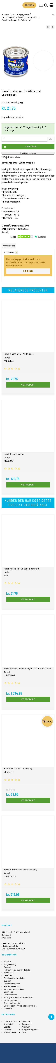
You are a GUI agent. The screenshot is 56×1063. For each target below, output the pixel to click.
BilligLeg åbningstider (14, 978)
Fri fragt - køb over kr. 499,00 (17, 970)
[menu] (41, 5)
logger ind (20, 259)
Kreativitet (8, 1024)
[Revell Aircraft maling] (28, 426)
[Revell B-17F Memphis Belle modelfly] (28, 841)
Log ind (28, 271)
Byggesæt (27, 1024)
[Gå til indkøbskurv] (51, 5)
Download (8, 992)
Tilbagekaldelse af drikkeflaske (18, 997)
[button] (48, 27)
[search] (46, 5)
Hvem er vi (9, 972)
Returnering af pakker (14, 989)
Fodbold (8, 1030)
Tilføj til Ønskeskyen (28, 153)
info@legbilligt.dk (10, 946)
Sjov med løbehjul (12, 1003)
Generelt (8, 967)
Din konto (8, 1008)
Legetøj (7, 1027)
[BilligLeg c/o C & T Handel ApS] (8, 5)
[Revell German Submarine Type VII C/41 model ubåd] (28, 641)
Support (7, 981)
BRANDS (29, 5)
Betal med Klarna (12, 986)
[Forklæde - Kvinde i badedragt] (28, 740)
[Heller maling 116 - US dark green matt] (28, 541)
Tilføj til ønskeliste (11, 157)
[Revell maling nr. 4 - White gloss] (28, 326)
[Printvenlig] (53, 14)
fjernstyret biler (10, 1000)
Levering (8, 975)
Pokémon (26, 1027)
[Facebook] (51, 1017)
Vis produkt (28, 384)
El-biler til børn (10, 1021)
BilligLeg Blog (10, 964)
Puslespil (26, 1021)
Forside (7, 961)
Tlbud (24, 1032)
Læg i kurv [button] (31, 146)
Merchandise (10, 1032)
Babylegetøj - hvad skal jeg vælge (20, 1006)
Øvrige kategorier (29, 1030)
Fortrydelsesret (10, 995)
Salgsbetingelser (12, 984)
